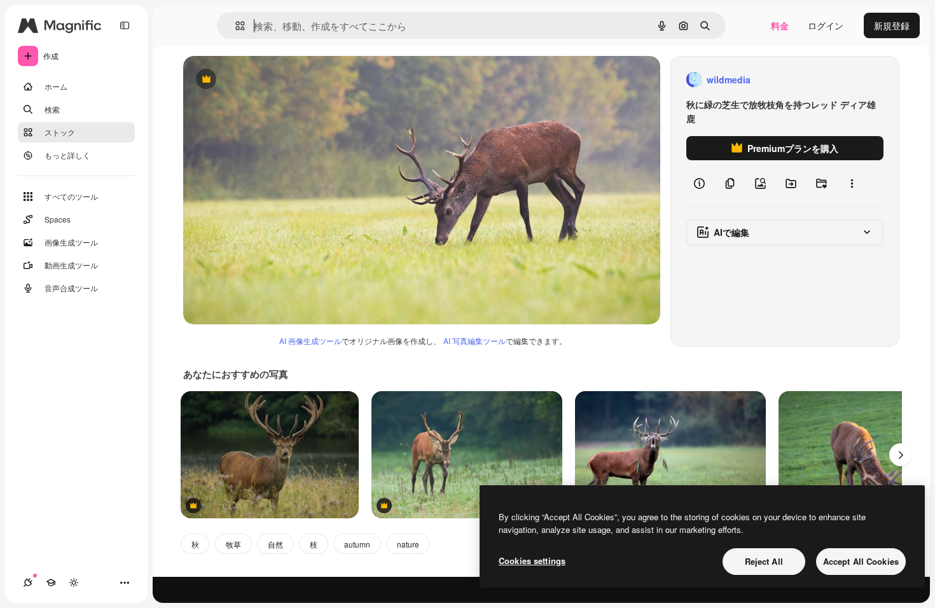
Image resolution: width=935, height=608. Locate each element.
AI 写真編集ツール (474, 340)
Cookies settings (532, 561)
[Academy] (51, 582)
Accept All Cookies (861, 561)
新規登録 (892, 25)
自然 (275, 544)
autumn (357, 544)
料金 (780, 25)
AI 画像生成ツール (310, 340)
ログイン (825, 25)
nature (408, 544)
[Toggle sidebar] (124, 25)
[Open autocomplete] (235, 26)
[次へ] (900, 454)
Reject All (764, 561)
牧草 (233, 544)
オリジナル (270, 79)
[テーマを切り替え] (74, 582)
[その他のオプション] (851, 183)
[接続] (28, 582)
